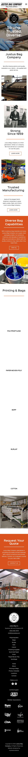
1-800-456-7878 (14, 630)
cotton (14, 488)
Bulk (14, 644)
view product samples (14, 41)
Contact (13, 675)
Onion (14, 654)
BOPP (14, 410)
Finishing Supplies (14, 649)
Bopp (14, 640)
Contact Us (14, 563)
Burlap (14, 642)
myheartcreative (14, 750)
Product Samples (14, 671)
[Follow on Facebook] (13, 684)
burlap (14, 449)
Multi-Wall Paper (14, 652)
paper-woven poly (14, 370)
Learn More (14, 518)
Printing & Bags (14, 668)
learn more (15, 153)
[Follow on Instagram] (16, 684)
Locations (14, 673)
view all (14, 247)
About (14, 666)
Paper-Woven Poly (14, 656)
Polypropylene (14, 637)
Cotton (14, 647)
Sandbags (14, 659)
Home (14, 663)
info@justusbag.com (14, 633)
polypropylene (14, 331)
